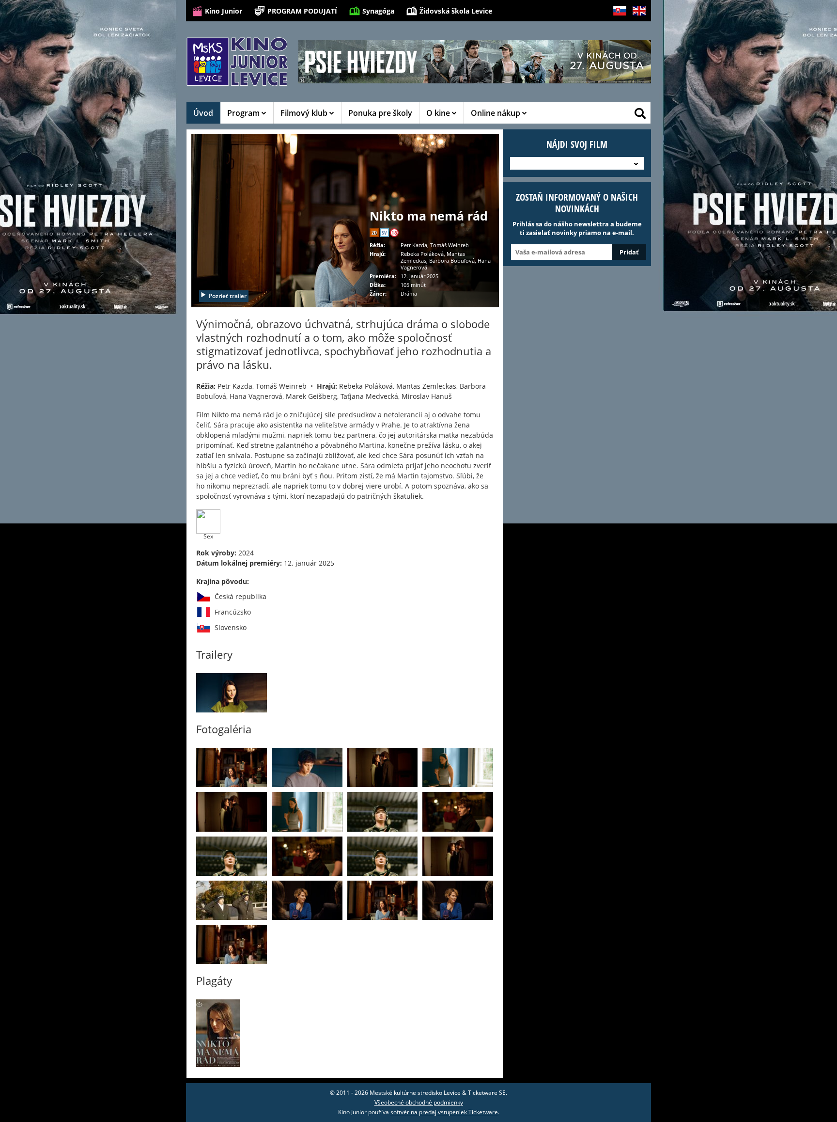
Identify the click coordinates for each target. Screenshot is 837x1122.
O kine (439, 113)
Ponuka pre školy (380, 113)
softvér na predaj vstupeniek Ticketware (444, 1112)
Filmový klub (304, 113)
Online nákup (496, 113)
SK (616, 26)
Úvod (203, 113)
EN (636, 26)
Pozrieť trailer (228, 296)
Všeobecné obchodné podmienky (418, 1102)
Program (244, 113)
